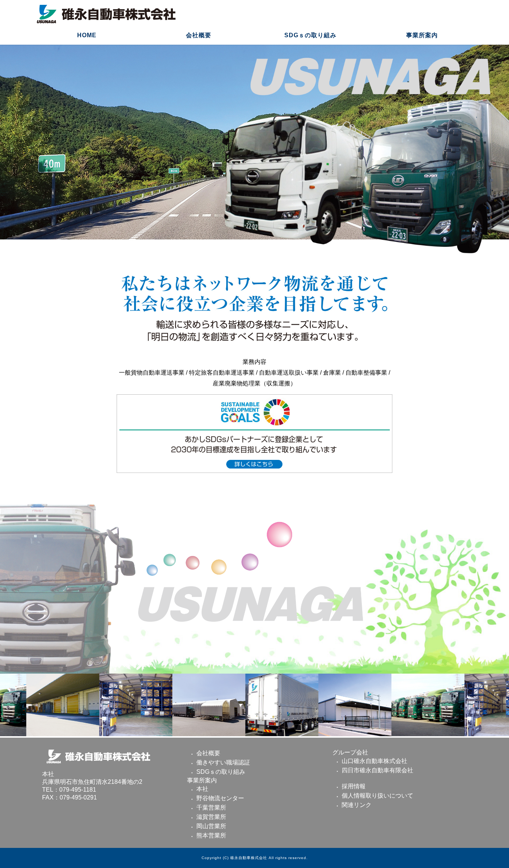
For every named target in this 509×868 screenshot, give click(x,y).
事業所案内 (422, 35)
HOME (87, 35)
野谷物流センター (220, 798)
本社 (202, 789)
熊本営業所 (211, 835)
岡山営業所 (211, 826)
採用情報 (354, 786)
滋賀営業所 (211, 817)
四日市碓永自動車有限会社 (377, 770)
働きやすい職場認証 (223, 762)
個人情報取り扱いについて (377, 795)
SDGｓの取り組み (310, 35)
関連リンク (357, 805)
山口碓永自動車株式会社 (374, 761)
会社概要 (198, 35)
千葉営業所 (211, 807)
